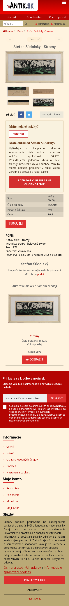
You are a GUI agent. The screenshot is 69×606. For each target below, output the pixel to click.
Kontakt (11, 17)
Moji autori (13, 507)
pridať (40, 274)
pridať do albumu (51, 114)
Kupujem (16, 223)
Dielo (20, 31)
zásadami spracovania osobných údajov (35, 419)
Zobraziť (36, 359)
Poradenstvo (34, 17)
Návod (10, 453)
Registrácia (60, 23)
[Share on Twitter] (29, 114)
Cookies (11, 466)
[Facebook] (21, 114)
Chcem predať (57, 17)
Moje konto (13, 501)
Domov (9, 31)
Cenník (10, 446)
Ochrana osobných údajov (22, 459)
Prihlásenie (43, 23)
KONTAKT (18, 134)
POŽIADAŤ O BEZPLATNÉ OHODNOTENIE (34, 182)
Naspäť (35, 39)
